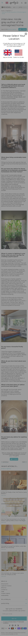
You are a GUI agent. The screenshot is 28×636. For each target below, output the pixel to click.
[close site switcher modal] (26, 34)
